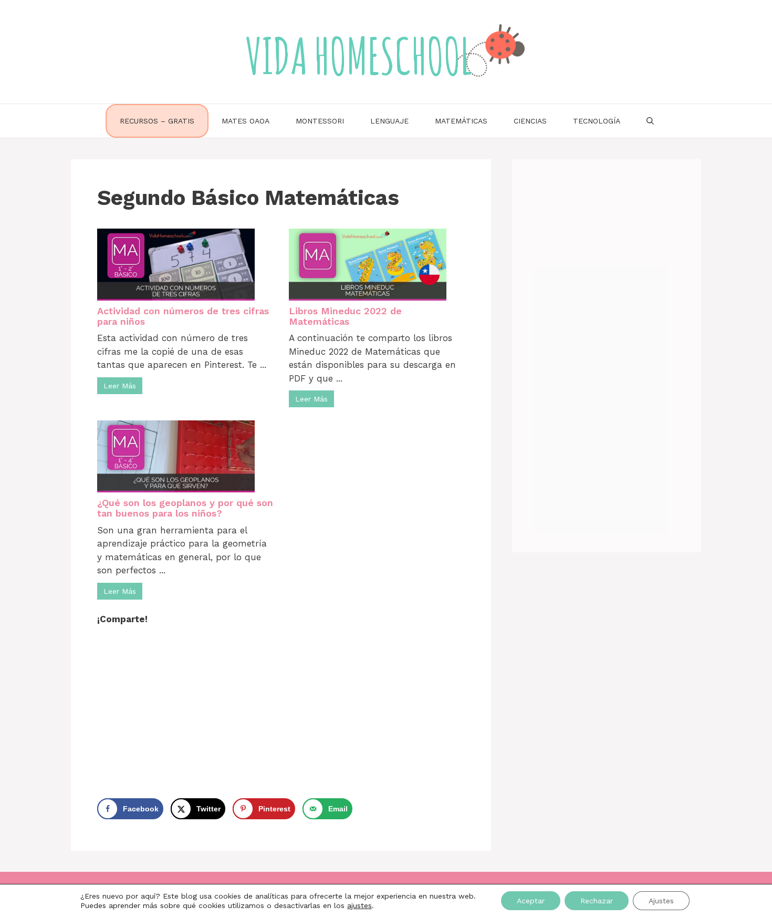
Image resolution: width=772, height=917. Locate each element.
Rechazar (596, 901)
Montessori (320, 121)
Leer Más (119, 386)
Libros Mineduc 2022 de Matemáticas (345, 316)
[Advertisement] (281, 707)
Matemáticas (461, 121)
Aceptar (531, 901)
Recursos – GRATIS (157, 121)
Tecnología (596, 121)
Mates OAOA (245, 121)
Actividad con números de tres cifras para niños (183, 316)
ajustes (359, 905)
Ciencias (530, 121)
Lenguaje (389, 121)
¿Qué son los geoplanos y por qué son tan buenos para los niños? (185, 508)
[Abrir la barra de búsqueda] (650, 121)
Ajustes (661, 901)
